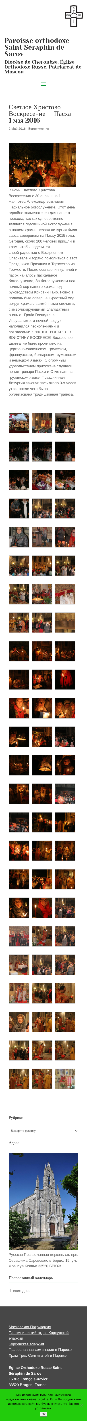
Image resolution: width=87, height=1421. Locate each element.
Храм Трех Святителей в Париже (37, 1355)
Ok (44, 1414)
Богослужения (38, 128)
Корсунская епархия (26, 1344)
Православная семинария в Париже (40, 1350)
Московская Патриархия (30, 1327)
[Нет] (81, 1405)
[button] (19, 423)
